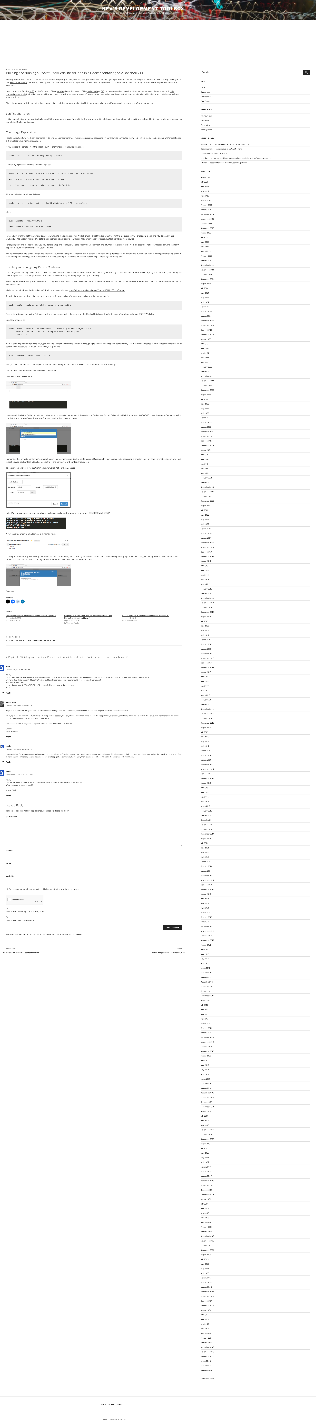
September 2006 (207, 1194)
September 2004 (207, 1305)
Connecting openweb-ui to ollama (214, 153)
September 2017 (207, 667)
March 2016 (205, 751)
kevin (24, 69)
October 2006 (206, 1190)
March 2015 (205, 806)
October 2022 (206, 385)
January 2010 (206, 1088)
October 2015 (206, 774)
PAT (102, 91)
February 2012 (206, 973)
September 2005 (207, 1250)
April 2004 (205, 1329)
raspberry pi (39, 640)
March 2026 (205, 200)
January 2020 (206, 538)
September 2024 (207, 279)
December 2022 (207, 376)
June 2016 (205, 737)
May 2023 (205, 353)
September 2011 (207, 996)
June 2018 (205, 626)
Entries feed (205, 92)
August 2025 (206, 233)
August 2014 (206, 838)
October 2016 (206, 718)
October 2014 (206, 829)
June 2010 (205, 1065)
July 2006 (204, 1204)
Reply (8, 693)
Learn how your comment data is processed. (62, 934)
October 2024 (206, 274)
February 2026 (206, 205)
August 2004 (206, 1310)
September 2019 (207, 556)
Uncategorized (206, 130)
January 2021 (206, 482)
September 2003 (207, 1356)
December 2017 (207, 653)
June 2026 (205, 186)
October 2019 (206, 552)
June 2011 (205, 1009)
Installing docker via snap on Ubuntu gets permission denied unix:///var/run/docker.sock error (237, 158)
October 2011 (206, 991)
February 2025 (206, 256)
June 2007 (205, 1153)
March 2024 (205, 307)
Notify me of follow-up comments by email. (25, 911)
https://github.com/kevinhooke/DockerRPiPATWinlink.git (129, 314)
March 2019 (205, 584)
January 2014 (206, 871)
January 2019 (206, 593)
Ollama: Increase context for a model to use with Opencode (224, 163)
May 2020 (205, 519)
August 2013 (206, 894)
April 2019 (205, 580)
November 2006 (207, 1185)
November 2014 (207, 825)
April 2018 (205, 635)
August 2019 (206, 561)
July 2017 (204, 677)
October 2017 (206, 663)
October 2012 (206, 936)
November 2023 (207, 325)
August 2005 (206, 1255)
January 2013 (206, 922)
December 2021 (207, 432)
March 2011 (205, 1023)
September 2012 (207, 940)
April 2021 (205, 469)
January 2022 (206, 427)
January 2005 (206, 1287)
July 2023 (204, 344)
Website (10, 876)
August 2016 (206, 728)
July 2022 (204, 399)
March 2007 (206, 1167)
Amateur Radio (207, 116)
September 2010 (207, 1051)
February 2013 (206, 917)
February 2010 (206, 1084)
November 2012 (207, 931)
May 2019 (205, 575)
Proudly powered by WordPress (113, 1419)
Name (9, 850)
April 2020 (205, 524)
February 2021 (206, 478)
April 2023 (205, 358)
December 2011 (207, 982)
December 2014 (207, 820)
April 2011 (204, 1019)
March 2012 (205, 968)
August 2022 (206, 395)
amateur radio (17, 640)
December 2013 (207, 875)
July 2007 (204, 1148)
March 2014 (205, 862)
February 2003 (206, 1366)
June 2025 (205, 242)
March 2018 (205, 640)
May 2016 (205, 741)
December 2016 (207, 709)
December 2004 (207, 1292)
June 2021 (205, 459)
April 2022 (205, 413)
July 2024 (204, 288)
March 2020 (206, 529)
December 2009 (207, 1093)
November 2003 (207, 1352)
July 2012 (204, 949)
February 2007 (206, 1171)
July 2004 (204, 1315)
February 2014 (206, 866)
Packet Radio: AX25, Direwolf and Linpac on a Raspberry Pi (145, 615)
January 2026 (206, 210)
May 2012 (204, 959)
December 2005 (207, 1236)
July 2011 (204, 1005)
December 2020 (207, 487)
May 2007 (205, 1158)
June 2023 (205, 348)
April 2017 (205, 690)
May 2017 (204, 686)
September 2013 (207, 889)
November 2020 (207, 492)
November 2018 (207, 603)
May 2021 (204, 464)
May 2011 (204, 1014)
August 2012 (206, 945)
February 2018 (206, 644)
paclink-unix (92, 91)
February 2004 (206, 1338)
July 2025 (204, 237)
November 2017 (207, 658)
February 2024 (206, 311)
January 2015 (206, 815)
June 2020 (205, 515)
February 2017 (206, 700)
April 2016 (205, 746)
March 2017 (205, 695)
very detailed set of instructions (121, 254)
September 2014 (207, 834)
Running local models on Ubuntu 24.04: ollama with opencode (225, 144)
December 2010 (207, 1037)
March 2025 (205, 251)
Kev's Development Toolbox (143, 8)
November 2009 (207, 1097)
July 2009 (204, 1116)
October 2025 (206, 223)
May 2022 (205, 408)
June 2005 (205, 1264)
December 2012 (207, 926)
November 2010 (207, 1042)
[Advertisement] (158, 39)
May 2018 (205, 630)
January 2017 (206, 704)
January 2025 (206, 260)
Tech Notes (205, 125)
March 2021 (205, 473)
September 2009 (207, 1107)
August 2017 (206, 672)
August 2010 (206, 1056)
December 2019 (207, 543)
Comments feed (207, 97)
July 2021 (204, 455)
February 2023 (206, 367)
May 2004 (205, 1324)
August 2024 (206, 284)
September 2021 (207, 445)
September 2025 (207, 228)
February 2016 (206, 755)
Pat (73, 119)
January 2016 (206, 760)
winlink (51, 640)
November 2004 (207, 1296)
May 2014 (205, 852)
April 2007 (205, 1162)
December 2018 (207, 598)
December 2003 (207, 1347)
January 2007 (206, 1176)
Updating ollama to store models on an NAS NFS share (222, 149)
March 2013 (205, 912)
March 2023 (205, 362)
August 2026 (206, 177)
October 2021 (206, 441)
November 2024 (207, 270)
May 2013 (205, 903)
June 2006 (205, 1208)
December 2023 (207, 321)
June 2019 (205, 570)
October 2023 (206, 330)
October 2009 (206, 1102)
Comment (11, 817)
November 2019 (207, 547)
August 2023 (206, 339)
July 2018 (204, 621)
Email (9, 863)
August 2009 (206, 1111)
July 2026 (204, 182)
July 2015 (204, 788)
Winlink (60, 91)
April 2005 (205, 1273)
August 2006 (206, 1199)
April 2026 (205, 196)
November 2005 (207, 1241)
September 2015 (207, 778)
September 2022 (207, 390)
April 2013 (205, 908)
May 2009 (205, 1125)
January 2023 (206, 371)
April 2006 (205, 1218)
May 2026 (205, 191)
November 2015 (207, 769)
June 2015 (205, 792)
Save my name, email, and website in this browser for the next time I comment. (44, 889)
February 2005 (206, 1282)
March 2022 (205, 418)
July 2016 (204, 732)
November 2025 (207, 219)
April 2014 (205, 857)
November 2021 (207, 436)
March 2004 (206, 1333)
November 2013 (207, 880)
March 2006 (206, 1222)
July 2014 (204, 843)
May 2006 (205, 1213)
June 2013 (205, 899)
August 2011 (206, 1000)
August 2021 (206, 450)
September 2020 (207, 501)
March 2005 (206, 1278)
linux (28, 640)
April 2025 (205, 247)
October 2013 (206, 885)
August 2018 (206, 616)
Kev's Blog (14, 637)
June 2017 (205, 681)
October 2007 (206, 1134)
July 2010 (204, 1060)
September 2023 (207, 334)
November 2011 (207, 986)
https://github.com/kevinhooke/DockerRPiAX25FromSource (97, 290)
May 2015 (205, 797)
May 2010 (205, 1070)
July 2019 (204, 566)
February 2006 (206, 1227)
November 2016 (207, 714)
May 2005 (205, 1268)
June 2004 (205, 1319)
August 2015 (206, 783)
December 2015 (207, 765)
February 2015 (206, 811)
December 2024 (207, 265)
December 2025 (207, 214)
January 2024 (206, 316)
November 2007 (207, 1130)
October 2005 (206, 1245)
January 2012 (206, 977)
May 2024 (205, 297)
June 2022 (205, 404)
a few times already (18, 82)
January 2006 (206, 1231)
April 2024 (205, 302)
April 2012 (205, 963)
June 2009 (205, 1121)
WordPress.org (206, 101)
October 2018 (206, 607)
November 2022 (207, 381)
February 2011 (206, 1028)
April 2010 (205, 1074)
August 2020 (206, 506)
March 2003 (206, 1361)
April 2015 (205, 801)
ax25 (32, 91)
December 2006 (207, 1181)
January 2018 (206, 649)
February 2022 (206, 422)
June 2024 (205, 293)
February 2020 (206, 533)
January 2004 (206, 1342)
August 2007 (206, 1144)
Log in (203, 87)
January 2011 (206, 1033)
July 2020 (204, 510)
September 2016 (207, 723)
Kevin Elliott (11, 702)
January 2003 (206, 1370)
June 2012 (205, 954)
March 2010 (205, 1079)
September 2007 (207, 1139)
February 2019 (206, 589)
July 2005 (204, 1259)
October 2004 (206, 1301)
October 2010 (206, 1046)
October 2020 (206, 496)
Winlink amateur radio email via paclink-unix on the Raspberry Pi (31, 615)
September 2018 (207, 612)
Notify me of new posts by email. (20, 920)
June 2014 (205, 848)
